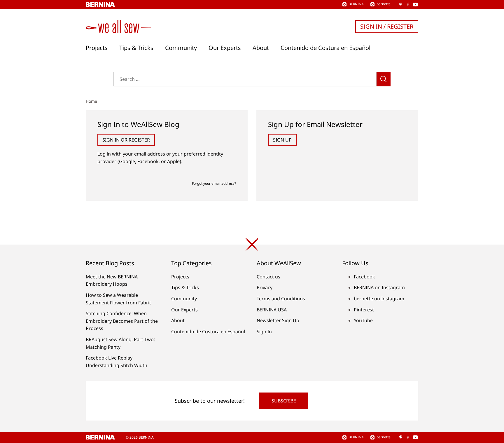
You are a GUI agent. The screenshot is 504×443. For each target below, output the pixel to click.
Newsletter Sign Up (278, 320)
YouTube (363, 320)
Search (384, 79)
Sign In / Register (386, 26)
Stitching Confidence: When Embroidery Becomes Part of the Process (122, 321)
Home (91, 101)
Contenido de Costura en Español (325, 48)
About (261, 48)
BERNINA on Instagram (379, 287)
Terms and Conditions (281, 298)
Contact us (268, 276)
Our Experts (225, 48)
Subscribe (284, 400)
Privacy (264, 287)
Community (181, 48)
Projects (97, 48)
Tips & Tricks (136, 48)
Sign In (264, 331)
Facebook (364, 276)
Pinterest (364, 309)
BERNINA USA (272, 309)
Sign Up (282, 140)
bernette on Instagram (379, 298)
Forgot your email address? (214, 183)
